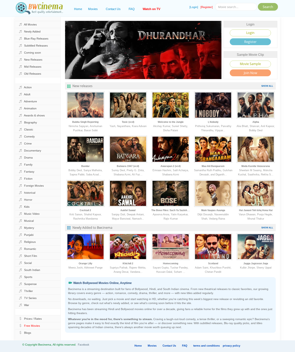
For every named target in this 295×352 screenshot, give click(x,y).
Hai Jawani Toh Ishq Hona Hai (256, 210)
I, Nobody (213, 122)
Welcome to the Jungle (171, 122)
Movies (93, 9)
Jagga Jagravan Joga (255, 263)
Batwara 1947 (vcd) (128, 166)
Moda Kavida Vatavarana (255, 166)
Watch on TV (151, 9)
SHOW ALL (267, 86)
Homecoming (170, 263)
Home (78, 9)
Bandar (85, 166)
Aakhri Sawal (127, 210)
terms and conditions (206, 345)
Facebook (83, 344)
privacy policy (231, 345)
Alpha (255, 122)
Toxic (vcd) (128, 122)
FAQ (132, 9)
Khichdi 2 (128, 263)
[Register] (206, 7)
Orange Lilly (85, 263)
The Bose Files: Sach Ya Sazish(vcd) (172, 210)
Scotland (213, 263)
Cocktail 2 (85, 210)
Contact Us (113, 9)
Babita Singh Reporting (85, 122)
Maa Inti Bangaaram (213, 166)
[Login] (193, 7)
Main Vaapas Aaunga (213, 210)
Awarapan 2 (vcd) (171, 166)
